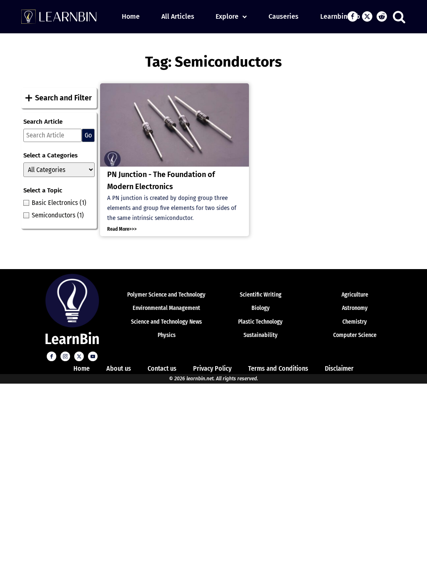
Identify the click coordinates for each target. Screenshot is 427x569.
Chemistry (354, 321)
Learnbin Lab (340, 16)
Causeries (284, 16)
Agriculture (355, 294)
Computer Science (355, 335)
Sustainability (261, 335)
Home (131, 16)
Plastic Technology (260, 321)
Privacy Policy (212, 368)
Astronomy (355, 308)
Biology (260, 308)
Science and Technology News (166, 321)
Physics (167, 335)
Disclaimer (339, 368)
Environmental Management (166, 308)
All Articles (177, 16)
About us (118, 368)
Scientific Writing (260, 294)
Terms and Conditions (278, 368)
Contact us (162, 368)
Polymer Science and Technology (166, 294)
